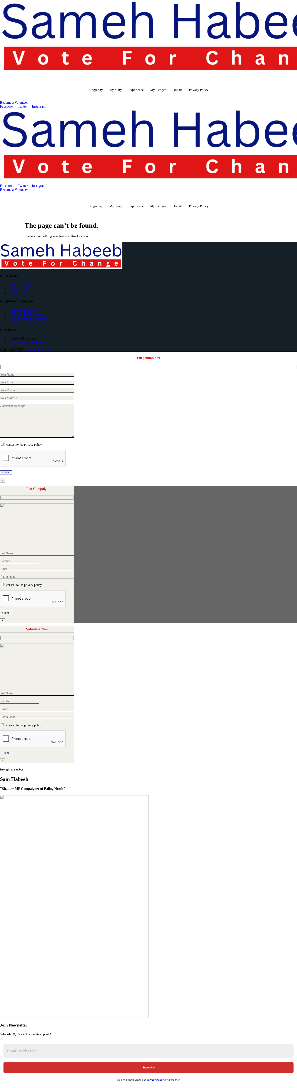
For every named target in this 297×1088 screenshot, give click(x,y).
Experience (136, 89)
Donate (177, 89)
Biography (95, 89)
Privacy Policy (199, 89)
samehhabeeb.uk (37, 349)
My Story (115, 89)
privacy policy (155, 1079)
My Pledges (158, 89)
